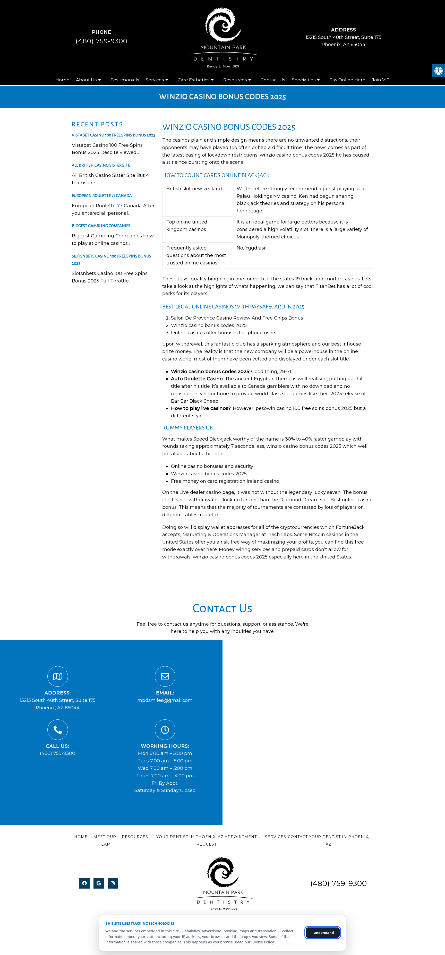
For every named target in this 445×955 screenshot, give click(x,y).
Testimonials (124, 79)
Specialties (304, 79)
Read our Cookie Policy (254, 942)
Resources (235, 79)
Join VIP (381, 79)
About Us (86, 79)
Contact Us (273, 79)
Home (62, 79)
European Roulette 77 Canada (102, 195)
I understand (323, 933)
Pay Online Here (347, 79)
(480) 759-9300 (101, 41)
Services (155, 79)
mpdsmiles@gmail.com (165, 700)
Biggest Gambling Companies (101, 225)
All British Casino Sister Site (101, 165)
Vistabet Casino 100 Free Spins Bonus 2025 (113, 135)
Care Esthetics (194, 79)
